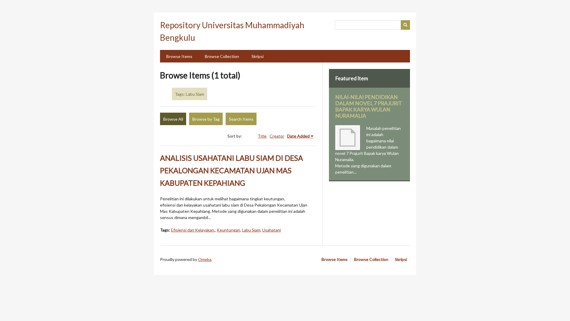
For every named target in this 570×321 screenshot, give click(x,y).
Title (262, 136)
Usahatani (271, 229)
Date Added (298, 136)
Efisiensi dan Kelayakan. (193, 229)
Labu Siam (251, 229)
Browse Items (179, 56)
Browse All (173, 119)
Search (405, 25)
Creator (277, 136)
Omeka (204, 259)
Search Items (241, 119)
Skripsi (257, 56)
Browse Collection (222, 56)
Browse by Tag (206, 119)
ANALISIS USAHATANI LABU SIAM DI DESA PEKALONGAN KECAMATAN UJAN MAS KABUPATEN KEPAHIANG (231, 170)
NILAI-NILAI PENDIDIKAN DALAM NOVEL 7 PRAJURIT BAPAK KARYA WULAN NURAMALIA (368, 106)
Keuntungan (228, 229)
